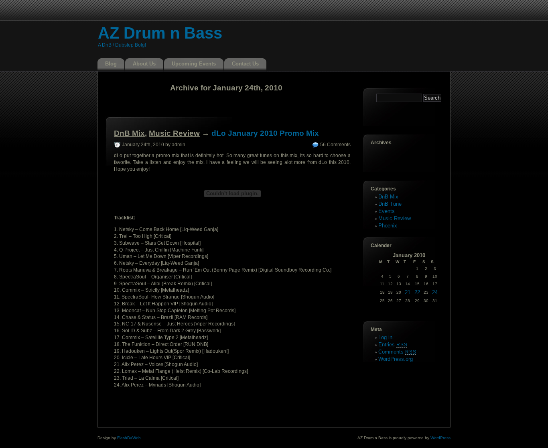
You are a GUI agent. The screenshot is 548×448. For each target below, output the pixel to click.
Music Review (174, 133)
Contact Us (245, 64)
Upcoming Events (194, 64)
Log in (385, 337)
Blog (111, 64)
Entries (392, 345)
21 (407, 292)
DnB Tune (390, 204)
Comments (397, 352)
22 (417, 292)
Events (386, 211)
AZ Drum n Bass (160, 33)
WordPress (440, 438)
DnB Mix (129, 133)
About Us (144, 64)
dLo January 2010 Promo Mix (265, 133)
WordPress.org (395, 359)
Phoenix (387, 226)
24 (435, 292)
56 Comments (335, 144)
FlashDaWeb (129, 438)
